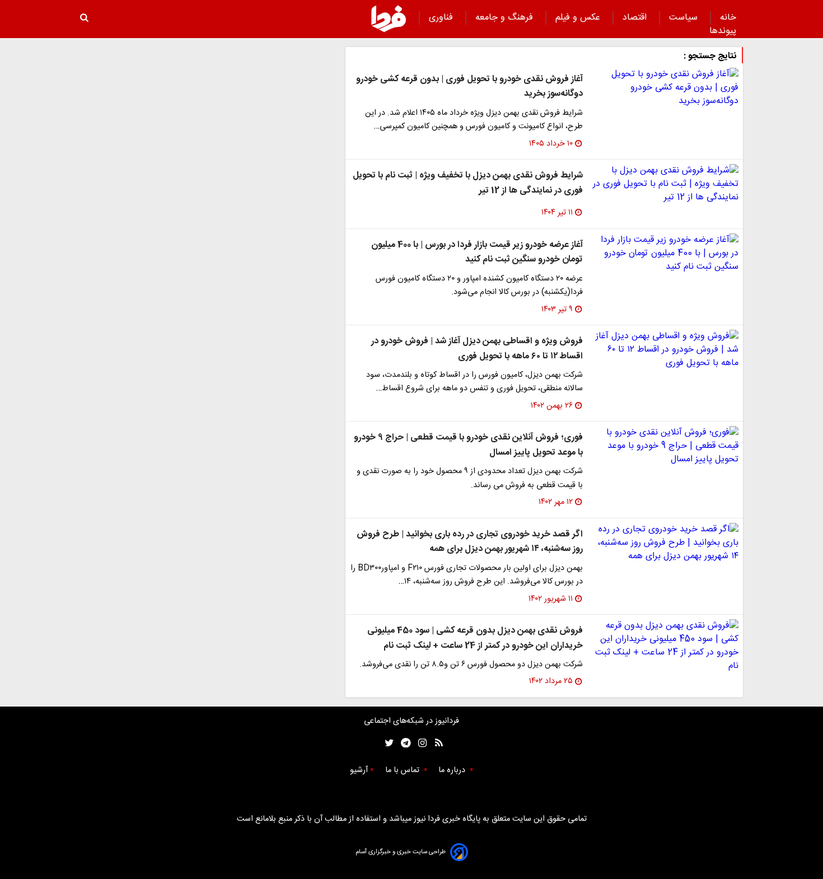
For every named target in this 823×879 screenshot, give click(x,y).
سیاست (684, 17)
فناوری (442, 17)
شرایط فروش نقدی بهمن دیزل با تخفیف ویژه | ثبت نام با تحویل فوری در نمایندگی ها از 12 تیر (468, 183)
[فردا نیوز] (389, 18)
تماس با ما (403, 770)
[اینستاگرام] (419, 743)
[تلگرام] (402, 743)
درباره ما (452, 770)
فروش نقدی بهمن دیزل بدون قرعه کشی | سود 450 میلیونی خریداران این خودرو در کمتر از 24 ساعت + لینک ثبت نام (475, 638)
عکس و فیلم (579, 17)
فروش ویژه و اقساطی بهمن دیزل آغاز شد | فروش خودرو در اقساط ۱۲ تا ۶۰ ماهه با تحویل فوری (477, 348)
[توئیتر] (387, 743)
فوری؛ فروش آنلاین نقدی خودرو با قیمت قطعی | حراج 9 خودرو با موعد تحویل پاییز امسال (468, 445)
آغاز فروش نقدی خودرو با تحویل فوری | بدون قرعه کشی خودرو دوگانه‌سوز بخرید (469, 86)
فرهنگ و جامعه (505, 17)
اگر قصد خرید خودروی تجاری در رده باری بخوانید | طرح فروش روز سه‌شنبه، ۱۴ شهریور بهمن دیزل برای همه (470, 542)
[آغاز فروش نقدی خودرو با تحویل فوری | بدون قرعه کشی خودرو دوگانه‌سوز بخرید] (665, 88)
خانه (728, 17)
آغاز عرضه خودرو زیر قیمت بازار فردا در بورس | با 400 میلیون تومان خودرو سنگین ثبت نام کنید (477, 252)
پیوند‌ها (722, 31)
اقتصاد (636, 17)
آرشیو (359, 770)
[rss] (435, 743)
